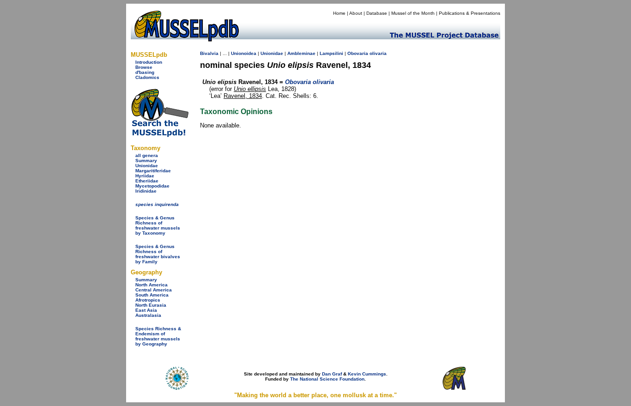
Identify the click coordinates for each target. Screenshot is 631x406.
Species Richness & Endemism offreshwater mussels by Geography (158, 336)
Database (376, 13)
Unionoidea (243, 53)
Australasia (148, 315)
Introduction (148, 62)
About (355, 13)
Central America (153, 289)
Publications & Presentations (469, 13)
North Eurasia (150, 305)
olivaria (378, 53)
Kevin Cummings (367, 373)
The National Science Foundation (327, 379)
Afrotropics (147, 300)
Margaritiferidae (153, 170)
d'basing (144, 72)
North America (151, 284)
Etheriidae (146, 180)
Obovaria (357, 53)
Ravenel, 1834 (243, 95)
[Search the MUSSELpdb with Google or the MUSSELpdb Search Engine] (159, 135)
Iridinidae (146, 191)
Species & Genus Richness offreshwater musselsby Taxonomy (157, 225)
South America (152, 294)
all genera (146, 155)
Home (339, 13)
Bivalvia (209, 53)
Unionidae (146, 165)
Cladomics (147, 77)
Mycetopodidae (152, 185)
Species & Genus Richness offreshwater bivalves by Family (157, 254)
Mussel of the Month (413, 13)
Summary (146, 160)
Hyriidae (144, 175)
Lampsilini (331, 53)
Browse (143, 67)
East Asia (146, 310)
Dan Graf (332, 373)
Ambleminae (301, 53)
